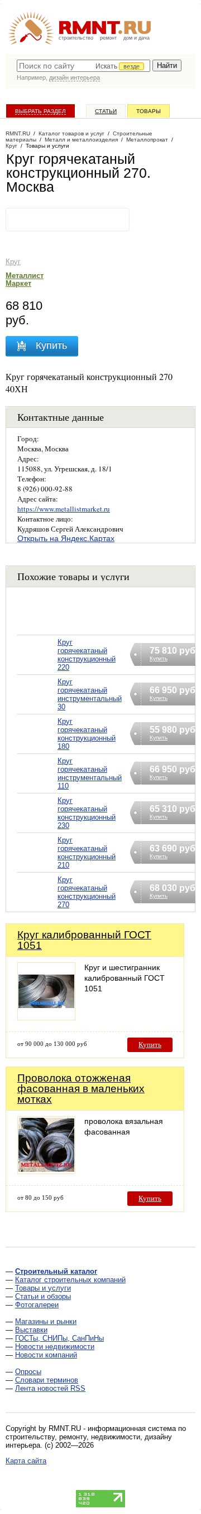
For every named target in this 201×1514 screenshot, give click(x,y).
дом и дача (136, 38)
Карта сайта (26, 1461)
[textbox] (83, 66)
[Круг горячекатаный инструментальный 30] (37, 708)
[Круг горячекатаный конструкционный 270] (37, 906)
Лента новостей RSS (50, 1388)
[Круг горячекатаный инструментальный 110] (37, 787)
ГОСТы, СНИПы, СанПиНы (59, 1338)
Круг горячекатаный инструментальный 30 (90, 694)
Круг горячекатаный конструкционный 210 (87, 852)
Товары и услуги (43, 1288)
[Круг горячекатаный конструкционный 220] (37, 669)
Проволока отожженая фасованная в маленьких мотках (81, 1088)
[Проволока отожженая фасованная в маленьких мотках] (46, 1171)
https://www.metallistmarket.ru (63, 509)
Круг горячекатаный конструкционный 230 (87, 813)
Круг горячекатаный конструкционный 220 (87, 654)
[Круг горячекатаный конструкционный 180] (37, 748)
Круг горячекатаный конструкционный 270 (87, 892)
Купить (149, 1044)
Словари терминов (46, 1380)
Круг (13, 261)
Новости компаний (46, 1355)
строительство (76, 38)
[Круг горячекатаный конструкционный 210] (37, 867)
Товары (148, 111)
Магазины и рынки (45, 1321)
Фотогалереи (37, 1305)
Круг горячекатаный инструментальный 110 (90, 773)
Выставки (31, 1330)
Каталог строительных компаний (70, 1280)
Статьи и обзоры (43, 1296)
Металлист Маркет (25, 279)
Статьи (106, 111)
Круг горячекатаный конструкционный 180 (87, 734)
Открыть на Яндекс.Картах (65, 538)
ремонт (108, 38)
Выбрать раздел (40, 111)
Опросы (28, 1371)
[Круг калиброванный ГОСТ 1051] (46, 1017)
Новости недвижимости (54, 1346)
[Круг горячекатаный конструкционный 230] (37, 827)
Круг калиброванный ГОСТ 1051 (84, 940)
